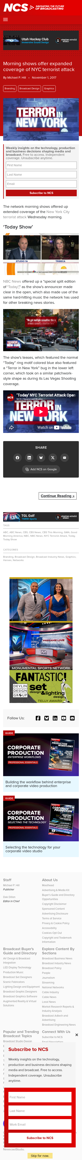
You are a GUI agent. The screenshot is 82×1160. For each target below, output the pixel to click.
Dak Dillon (9, 897)
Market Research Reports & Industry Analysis (58, 1009)
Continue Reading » (57, 496)
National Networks (53, 987)
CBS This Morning (52, 532)
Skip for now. (40, 1156)
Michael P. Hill (16, 77)
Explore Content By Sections (58, 951)
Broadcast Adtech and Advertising (55, 1018)
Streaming (48, 983)
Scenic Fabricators (14, 982)
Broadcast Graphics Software (20, 996)
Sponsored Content (53, 909)
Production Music (13, 972)
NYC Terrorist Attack (55, 536)
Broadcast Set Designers (17, 977)
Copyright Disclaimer (54, 904)
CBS (25, 532)
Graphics (49, 88)
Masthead (48, 885)
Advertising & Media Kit (55, 890)
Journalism (48, 978)
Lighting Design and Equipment (21, 987)
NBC (26, 536)
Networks (18, 560)
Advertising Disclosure (55, 914)
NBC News (12, 281)
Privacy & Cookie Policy (55, 923)
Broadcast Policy (51, 968)
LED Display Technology (17, 967)
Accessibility (49, 928)
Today (13, 287)
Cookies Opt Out (52, 933)
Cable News (49, 997)
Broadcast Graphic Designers (20, 992)
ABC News (15, 532)
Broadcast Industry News (50, 557)
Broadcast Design (30, 88)
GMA (67, 532)
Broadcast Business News (57, 958)
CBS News (35, 532)
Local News (49, 1002)
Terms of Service (51, 918)
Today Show (10, 539)
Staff (7, 880)
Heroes (7, 560)
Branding (10, 88)
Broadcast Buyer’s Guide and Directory (20, 951)
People (46, 973)
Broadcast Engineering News (59, 1025)
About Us (50, 880)
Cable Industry (50, 992)
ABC (5, 532)
